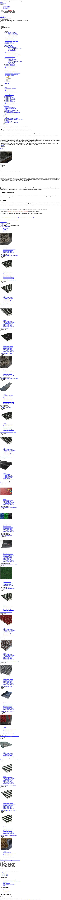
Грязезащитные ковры (12, 33)
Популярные (5, 230)
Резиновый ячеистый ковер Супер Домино (9, 564)
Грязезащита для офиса (12, 47)
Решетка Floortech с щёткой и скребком (8, 810)
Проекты (7, 120)
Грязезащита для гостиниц (13, 53)
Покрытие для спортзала (10, 65)
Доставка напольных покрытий (11, 118)
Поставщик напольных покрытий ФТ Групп (14, 119)
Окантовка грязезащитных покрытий (12, 73)
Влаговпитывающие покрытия (11, 41)
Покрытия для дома (9, 58)
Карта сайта (5, 891)
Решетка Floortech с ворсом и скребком (8, 785)
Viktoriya (2, 145)
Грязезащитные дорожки (13, 34)
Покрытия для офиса (9, 46)
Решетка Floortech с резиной (6, 353)
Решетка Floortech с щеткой (6, 303)
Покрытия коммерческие (10, 57)
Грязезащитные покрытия (10, 32)
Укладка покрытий (11, 51)
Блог (4, 885)
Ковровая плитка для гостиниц (14, 54)
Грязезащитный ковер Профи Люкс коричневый (10, 860)
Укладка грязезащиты (9, 75)
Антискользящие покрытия (10, 40)
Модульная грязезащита (12, 36)
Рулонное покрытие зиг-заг (6, 535)
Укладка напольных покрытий (11, 122)
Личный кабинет (6, 6)
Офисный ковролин (12, 50)
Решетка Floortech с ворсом (5, 328)
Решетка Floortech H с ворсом (6, 686)
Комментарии (3, 222)
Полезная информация (9, 126)
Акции (4, 229)
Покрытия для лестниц (10, 64)
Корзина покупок (6, 7)
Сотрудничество (8, 121)
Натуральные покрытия (10, 107)
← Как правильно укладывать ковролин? (8, 217)
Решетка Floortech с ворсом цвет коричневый (9, 661)
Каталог (4, 246)
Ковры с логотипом (9, 37)
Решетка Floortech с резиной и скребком (8, 835)
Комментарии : (3, 219)
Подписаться (3, 897)
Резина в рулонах (8, 42)
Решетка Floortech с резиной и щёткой (8, 280)
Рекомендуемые (6, 228)
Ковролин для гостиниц (12, 55)
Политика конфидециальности (27, 898)
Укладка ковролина (9, 71)
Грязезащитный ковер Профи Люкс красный (9, 736)
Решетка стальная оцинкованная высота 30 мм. (10, 759)
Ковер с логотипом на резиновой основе (8, 507)
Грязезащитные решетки (13, 35)
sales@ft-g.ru (2, 17)
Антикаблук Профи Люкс (5, 407)
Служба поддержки (7, 890)
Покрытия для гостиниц (10, 52)
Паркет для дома (11, 63)
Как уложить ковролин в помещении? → (26, 217)
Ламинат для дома (11, 62)
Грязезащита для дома (12, 59)
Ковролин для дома (11, 60)
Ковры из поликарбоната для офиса (15, 48)
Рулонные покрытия (9, 43)
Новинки (5, 231)
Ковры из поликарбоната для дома (15, 61)
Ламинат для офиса (11, 49)
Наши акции (5, 889)
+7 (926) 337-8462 (4, 16)
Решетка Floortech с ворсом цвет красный (8, 636)
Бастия (1, 164)
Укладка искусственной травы (11, 70)
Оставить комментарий (13, 219)
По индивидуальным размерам (11, 74)
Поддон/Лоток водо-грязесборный (7, 711)
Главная (2, 126)
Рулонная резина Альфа (5, 482)
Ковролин (2, 209)
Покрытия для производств (10, 66)
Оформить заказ (6, 8)
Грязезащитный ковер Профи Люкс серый (9, 255)
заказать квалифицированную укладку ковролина (18, 211)
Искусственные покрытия (10, 108)
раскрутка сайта (37, 898)
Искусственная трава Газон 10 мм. (7, 588)
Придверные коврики (9, 38)
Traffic (1, 148)
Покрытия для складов (9, 67)
